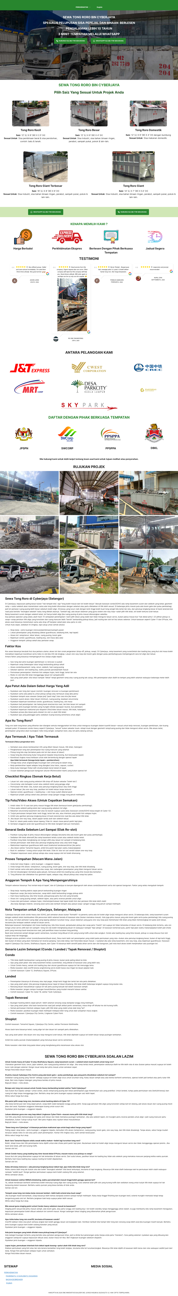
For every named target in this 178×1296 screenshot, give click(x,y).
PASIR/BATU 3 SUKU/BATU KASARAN (21, 1276)
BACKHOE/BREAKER (14, 1280)
